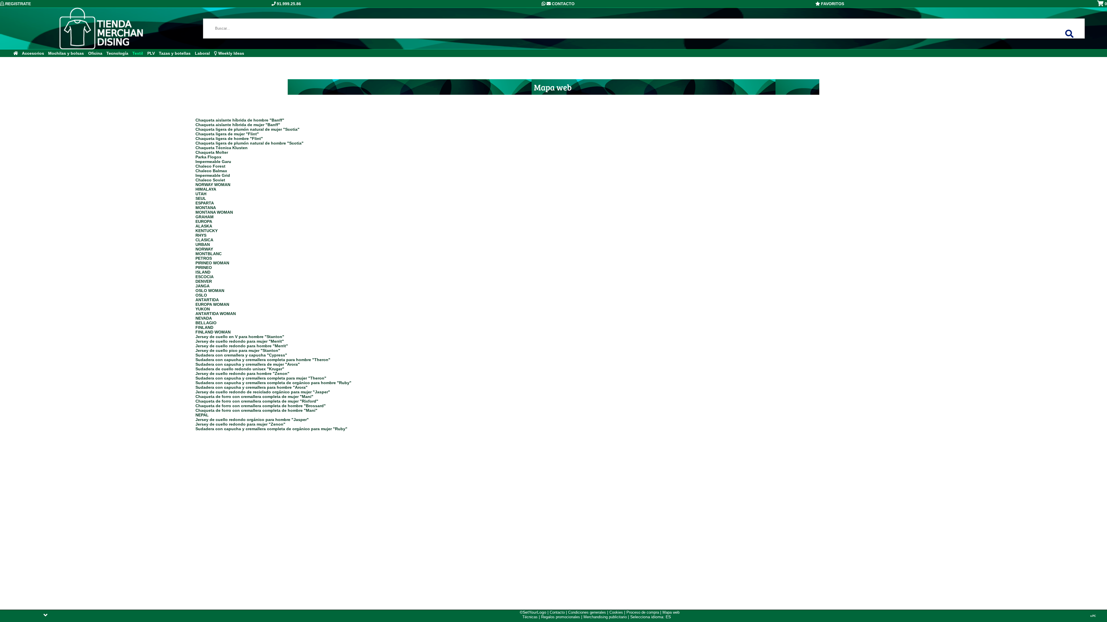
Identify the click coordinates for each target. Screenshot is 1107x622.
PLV (151, 53)
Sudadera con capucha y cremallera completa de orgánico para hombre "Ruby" (273, 382)
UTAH (200, 193)
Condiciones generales (587, 612)
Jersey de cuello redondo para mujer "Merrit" (239, 341)
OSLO (201, 295)
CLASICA (204, 240)
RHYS (200, 235)
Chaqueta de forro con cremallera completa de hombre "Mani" (256, 410)
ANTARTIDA (207, 299)
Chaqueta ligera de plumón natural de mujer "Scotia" (247, 129)
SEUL (200, 198)
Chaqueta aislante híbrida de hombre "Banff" (239, 120)
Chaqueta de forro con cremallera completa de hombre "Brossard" (260, 405)
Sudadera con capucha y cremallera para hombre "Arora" (251, 387)
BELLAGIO (205, 323)
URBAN (202, 244)
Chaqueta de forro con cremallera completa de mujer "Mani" (254, 396)
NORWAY (204, 249)
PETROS (203, 258)
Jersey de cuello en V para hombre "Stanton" (239, 336)
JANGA (202, 286)
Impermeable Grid (212, 175)
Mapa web (670, 612)
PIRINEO (203, 267)
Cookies (616, 612)
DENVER (203, 281)
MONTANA (205, 207)
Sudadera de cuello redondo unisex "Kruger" (239, 369)
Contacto (563, 3)
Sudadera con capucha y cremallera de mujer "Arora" (247, 364)
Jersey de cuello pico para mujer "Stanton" (237, 350)
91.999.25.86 (288, 3)
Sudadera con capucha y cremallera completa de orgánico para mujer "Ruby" (271, 428)
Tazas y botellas (175, 53)
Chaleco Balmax (211, 170)
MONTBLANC (208, 253)
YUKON (202, 309)
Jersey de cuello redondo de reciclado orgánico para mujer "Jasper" (262, 392)
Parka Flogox (208, 157)
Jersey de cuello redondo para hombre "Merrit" (241, 346)
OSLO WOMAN (209, 290)
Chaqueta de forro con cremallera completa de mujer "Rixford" (256, 401)
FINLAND (204, 327)
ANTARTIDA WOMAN (215, 313)
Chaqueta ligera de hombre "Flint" (229, 138)
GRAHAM (204, 217)
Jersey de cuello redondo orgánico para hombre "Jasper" (252, 419)
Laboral (202, 53)
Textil (137, 53)
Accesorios (33, 53)
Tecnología (117, 53)
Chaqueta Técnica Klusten (221, 147)
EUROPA (203, 221)
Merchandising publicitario (605, 617)
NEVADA (203, 318)
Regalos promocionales (560, 617)
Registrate (17, 3)
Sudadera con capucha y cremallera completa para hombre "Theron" (262, 359)
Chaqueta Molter (211, 152)
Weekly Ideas (230, 53)
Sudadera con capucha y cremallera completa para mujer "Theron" (260, 378)
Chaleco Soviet (210, 180)
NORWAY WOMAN (212, 184)
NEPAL (202, 415)
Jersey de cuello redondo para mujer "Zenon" (240, 424)
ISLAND (202, 272)
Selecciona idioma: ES (650, 617)
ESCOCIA (204, 276)
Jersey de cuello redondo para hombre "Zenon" (242, 373)
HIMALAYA (205, 189)
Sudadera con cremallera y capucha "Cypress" (241, 355)
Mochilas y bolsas (66, 53)
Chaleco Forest (210, 166)
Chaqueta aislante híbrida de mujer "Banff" (237, 124)
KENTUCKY (206, 230)
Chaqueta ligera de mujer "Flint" (227, 134)
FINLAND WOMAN (213, 332)
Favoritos (832, 3)
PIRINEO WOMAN (212, 263)
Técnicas (530, 617)
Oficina (95, 53)
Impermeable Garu (213, 161)
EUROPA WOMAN (212, 304)
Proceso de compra (642, 612)
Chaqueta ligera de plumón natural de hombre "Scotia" (249, 143)
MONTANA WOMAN (214, 212)
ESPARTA (204, 203)
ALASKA (203, 226)
